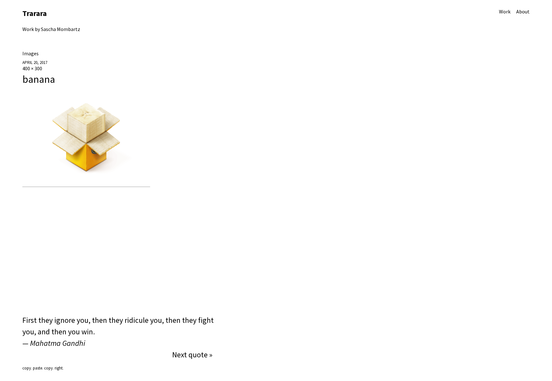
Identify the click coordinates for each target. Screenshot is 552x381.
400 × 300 (32, 68)
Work (504, 11)
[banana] (86, 183)
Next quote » (192, 355)
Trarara (34, 13)
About (523, 11)
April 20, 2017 (34, 62)
